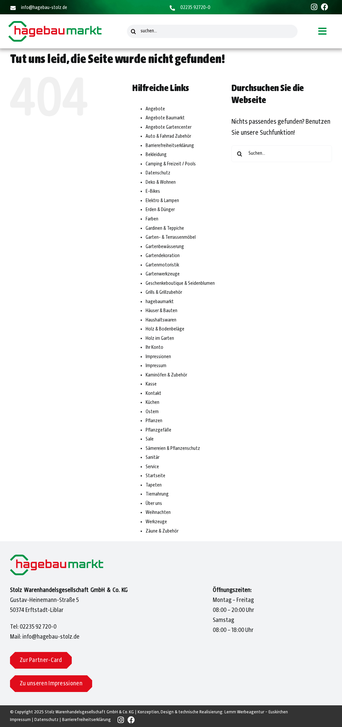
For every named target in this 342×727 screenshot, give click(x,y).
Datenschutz (158, 173)
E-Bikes (153, 191)
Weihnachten (158, 512)
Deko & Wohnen (161, 182)
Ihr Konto (154, 347)
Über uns (154, 503)
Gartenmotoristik (162, 265)
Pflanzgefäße (158, 430)
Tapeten (154, 485)
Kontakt (153, 393)
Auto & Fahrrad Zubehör (168, 136)
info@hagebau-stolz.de (44, 7)
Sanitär (152, 457)
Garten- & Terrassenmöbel (171, 237)
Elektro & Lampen (162, 200)
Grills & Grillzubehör (164, 292)
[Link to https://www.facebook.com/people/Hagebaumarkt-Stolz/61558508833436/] (324, 7)
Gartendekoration (163, 255)
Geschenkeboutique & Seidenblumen (180, 283)
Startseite (155, 476)
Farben (152, 219)
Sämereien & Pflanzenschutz (173, 448)
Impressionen (158, 356)
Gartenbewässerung (165, 246)
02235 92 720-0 (38, 627)
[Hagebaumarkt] (55, 24)
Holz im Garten (160, 338)
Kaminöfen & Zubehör (166, 375)
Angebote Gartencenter (168, 127)
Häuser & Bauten (161, 310)
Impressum (156, 366)
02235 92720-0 (195, 7)
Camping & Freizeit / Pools (171, 164)
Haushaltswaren (161, 320)
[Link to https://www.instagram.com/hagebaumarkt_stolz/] (314, 7)
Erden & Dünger (160, 209)
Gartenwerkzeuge (163, 274)
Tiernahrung (157, 494)
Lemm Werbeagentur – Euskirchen (256, 712)
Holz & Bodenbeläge (165, 329)
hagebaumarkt (160, 301)
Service (152, 467)
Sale (150, 439)
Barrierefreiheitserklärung (170, 145)
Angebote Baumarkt (165, 118)
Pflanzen (154, 421)
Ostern (152, 412)
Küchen (152, 402)
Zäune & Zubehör (162, 531)
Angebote (155, 109)
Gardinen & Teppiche (165, 228)
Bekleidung (156, 154)
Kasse (151, 384)
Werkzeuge (156, 522)
